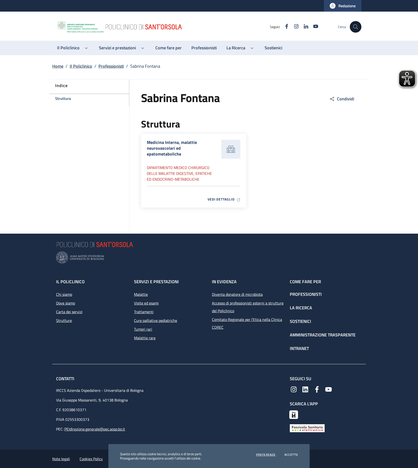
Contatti (65, 378)
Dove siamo (65, 303)
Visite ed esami (146, 303)
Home (57, 66)
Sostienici (300, 321)
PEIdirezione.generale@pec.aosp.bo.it (94, 429)
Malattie (141, 294)
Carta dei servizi (69, 312)
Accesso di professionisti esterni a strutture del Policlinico (248, 307)
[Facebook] (317, 389)
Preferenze (266, 454)
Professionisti (111, 66)
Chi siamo (64, 294)
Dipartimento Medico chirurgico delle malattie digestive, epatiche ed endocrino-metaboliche (179, 173)
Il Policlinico (81, 66)
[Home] (163, 27)
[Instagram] (294, 389)
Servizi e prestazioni (156, 281)
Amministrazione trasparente (323, 335)
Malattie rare (145, 338)
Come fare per (305, 281)
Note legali (61, 459)
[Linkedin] (305, 389)
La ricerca (301, 308)
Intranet (299, 348)
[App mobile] (294, 414)
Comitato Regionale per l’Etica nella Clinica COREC (247, 323)
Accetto (291, 454)
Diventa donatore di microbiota (237, 294)
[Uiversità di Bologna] (209, 257)
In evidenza (224, 281)
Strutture (64, 320)
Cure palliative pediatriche (155, 320)
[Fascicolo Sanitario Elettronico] (307, 428)
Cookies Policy (91, 459)
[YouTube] (328, 389)
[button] (342, 6)
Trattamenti (144, 312)
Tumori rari (143, 329)
